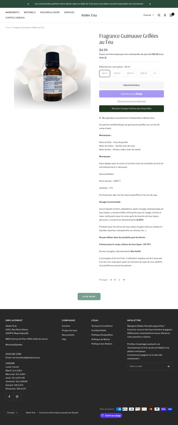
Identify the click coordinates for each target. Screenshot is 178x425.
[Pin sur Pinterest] (115, 280)
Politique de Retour (100, 339)
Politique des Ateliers (101, 344)
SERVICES (69, 12)
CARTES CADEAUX (15, 17)
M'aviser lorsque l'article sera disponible (131, 108)
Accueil (9, 27)
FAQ (64, 339)
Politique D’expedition (102, 335)
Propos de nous (69, 330)
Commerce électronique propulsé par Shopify (58, 412)
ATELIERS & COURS (50, 12)
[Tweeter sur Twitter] (119, 280)
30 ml (104, 73)
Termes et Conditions (102, 326)
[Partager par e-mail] (124, 280)
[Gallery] (52, 71)
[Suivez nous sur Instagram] (17, 396)
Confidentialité (98, 330)
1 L (155, 73)
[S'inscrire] (168, 366)
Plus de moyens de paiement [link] (131, 101)
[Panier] (171, 15)
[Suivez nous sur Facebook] (9, 396)
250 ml (130, 73)
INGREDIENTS (12, 12)
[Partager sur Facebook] (111, 280)
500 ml (143, 73)
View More (89, 296)
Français (147, 15)
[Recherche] (159, 15)
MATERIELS (30, 12)
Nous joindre (68, 335)
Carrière (66, 326)
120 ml (117, 73)
